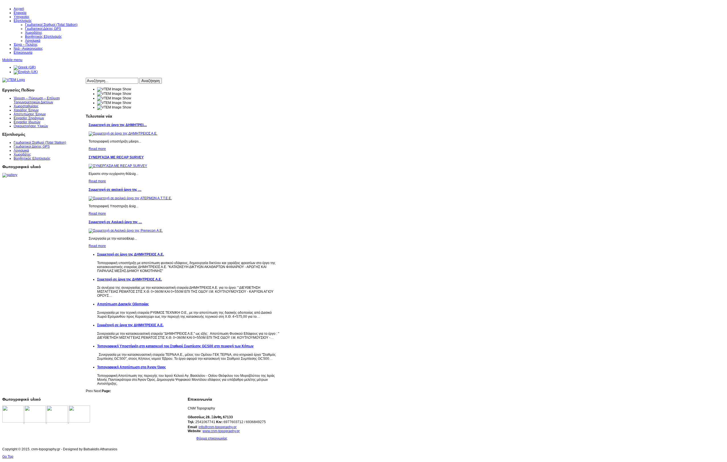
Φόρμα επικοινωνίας (211, 438)
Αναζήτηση (150, 81)
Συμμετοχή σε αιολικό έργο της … (115, 190)
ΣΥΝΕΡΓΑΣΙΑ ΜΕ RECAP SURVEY (116, 157)
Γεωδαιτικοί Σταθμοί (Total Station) (40, 143)
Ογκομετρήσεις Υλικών (31, 126)
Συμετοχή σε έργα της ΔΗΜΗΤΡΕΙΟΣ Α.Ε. (129, 279)
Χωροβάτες (22, 154)
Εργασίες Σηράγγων (29, 118)
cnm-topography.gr (225, 431)
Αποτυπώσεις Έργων (30, 114)
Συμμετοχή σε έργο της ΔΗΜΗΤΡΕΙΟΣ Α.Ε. (130, 254)
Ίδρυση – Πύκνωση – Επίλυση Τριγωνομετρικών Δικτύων (37, 100)
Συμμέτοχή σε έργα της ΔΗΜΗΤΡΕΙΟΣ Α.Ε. (130, 325)
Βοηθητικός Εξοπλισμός (32, 158)
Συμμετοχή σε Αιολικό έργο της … (115, 222)
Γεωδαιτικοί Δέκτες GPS (32, 147)
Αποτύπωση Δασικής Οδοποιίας (123, 304)
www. (206, 431)
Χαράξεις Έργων (26, 110)
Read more (97, 149)
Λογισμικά (21, 150)
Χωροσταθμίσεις (26, 106)
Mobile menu (12, 60)
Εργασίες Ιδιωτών (27, 122)
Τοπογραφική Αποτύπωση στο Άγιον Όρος (131, 367)
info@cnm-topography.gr (218, 427)
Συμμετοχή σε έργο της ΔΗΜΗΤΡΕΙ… (118, 125)
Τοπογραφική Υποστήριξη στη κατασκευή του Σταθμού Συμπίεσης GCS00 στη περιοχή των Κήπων (175, 346)
